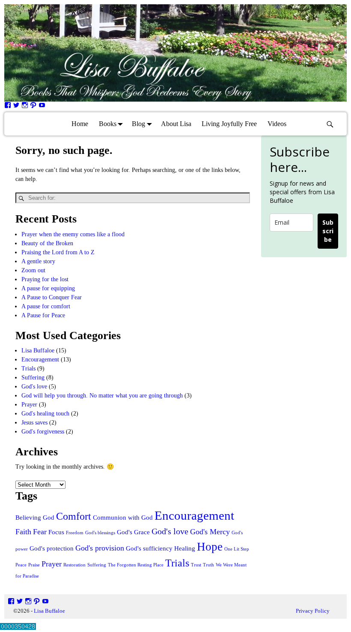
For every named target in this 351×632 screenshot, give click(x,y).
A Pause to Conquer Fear (51, 297)
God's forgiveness (42, 431)
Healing (184, 548)
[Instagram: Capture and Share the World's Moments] (24, 106)
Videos (277, 123)
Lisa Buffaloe (37, 350)
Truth (208, 565)
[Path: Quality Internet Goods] (33, 106)
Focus (56, 532)
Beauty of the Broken (47, 243)
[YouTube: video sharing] (42, 106)
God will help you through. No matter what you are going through (102, 395)
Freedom (74, 532)
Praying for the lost (44, 279)
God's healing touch (45, 413)
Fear (40, 531)
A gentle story (38, 261)
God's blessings (100, 532)
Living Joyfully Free (229, 123)
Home (79, 123)
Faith (23, 531)
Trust (196, 565)
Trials (28, 368)
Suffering (33, 377)
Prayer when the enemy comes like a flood (73, 234)
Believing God (34, 517)
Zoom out (33, 270)
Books (107, 123)
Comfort (73, 516)
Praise (34, 565)
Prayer (29, 404)
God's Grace (133, 532)
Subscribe (327, 231)
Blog (138, 123)
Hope (210, 546)
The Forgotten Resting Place (136, 565)
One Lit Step (236, 549)
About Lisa (176, 123)
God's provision (99, 548)
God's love (34, 386)
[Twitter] (16, 106)
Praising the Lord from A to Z (58, 252)
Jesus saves (34, 422)
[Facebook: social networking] (7, 106)
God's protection (52, 548)
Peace (21, 565)
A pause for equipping (48, 288)
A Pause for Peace (43, 315)
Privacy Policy (313, 611)
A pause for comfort (45, 306)
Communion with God (123, 517)
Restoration (74, 565)
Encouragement (40, 359)
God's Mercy (210, 531)
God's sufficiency (149, 548)
